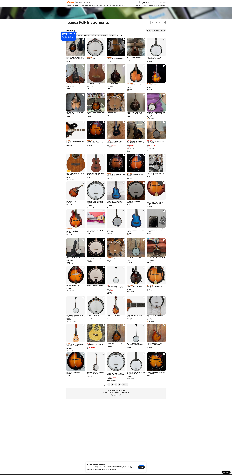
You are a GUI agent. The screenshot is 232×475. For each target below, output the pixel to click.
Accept (141, 467)
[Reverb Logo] (70, 2)
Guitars (76, 5)
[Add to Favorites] (74, 30)
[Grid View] (148, 30)
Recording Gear (102, 5)
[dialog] (116, 467)
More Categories (122, 5)
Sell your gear (146, 2)
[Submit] (164, 22)
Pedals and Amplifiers (84, 5)
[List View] (150, 30)
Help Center (162, 5)
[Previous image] (68, 47)
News (140, 5)
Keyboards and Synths (93, 5)
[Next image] (83, 47)
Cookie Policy (130, 467)
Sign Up (161, 2)
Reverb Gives (156, 5)
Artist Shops (151, 5)
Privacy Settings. (112, 469)
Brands (137, 5)
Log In (164, 2)
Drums (108, 5)
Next (124, 384)
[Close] (74, 33)
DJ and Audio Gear (114, 5)
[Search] (138, 2)
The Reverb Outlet (70, 5)
